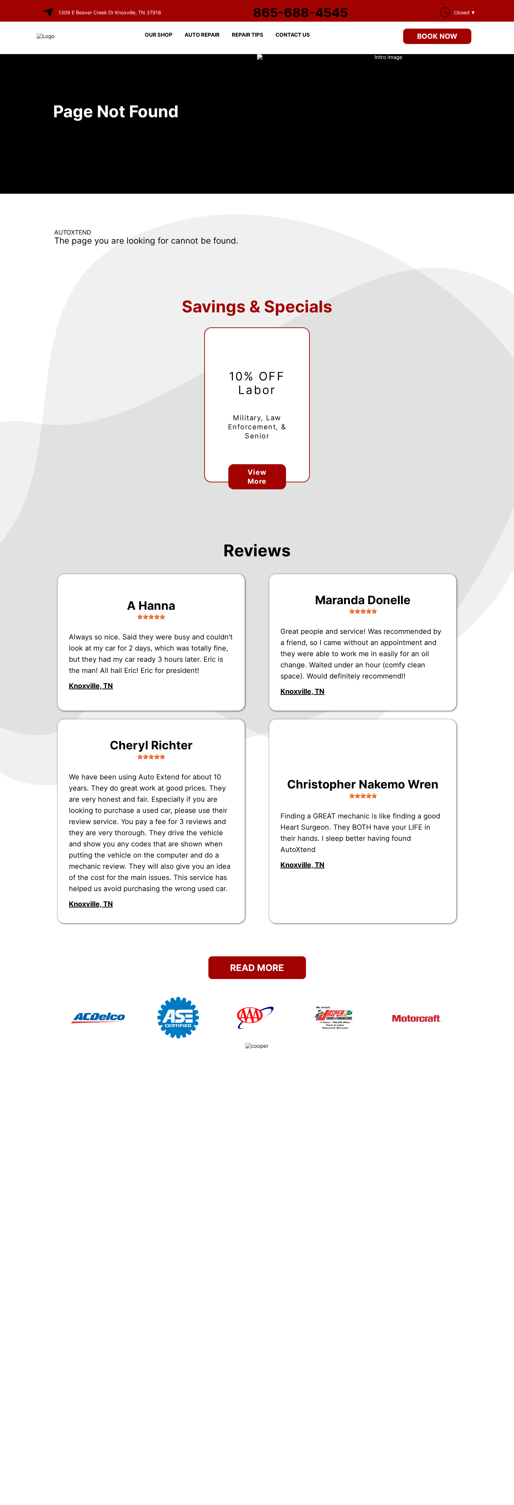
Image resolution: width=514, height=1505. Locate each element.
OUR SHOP (158, 34)
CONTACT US (293, 34)
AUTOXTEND (72, 232)
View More (257, 476)
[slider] (151, 617)
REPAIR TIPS (247, 34)
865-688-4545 (300, 12)
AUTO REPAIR (202, 34)
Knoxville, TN (91, 686)
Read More (257, 967)
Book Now (437, 36)
